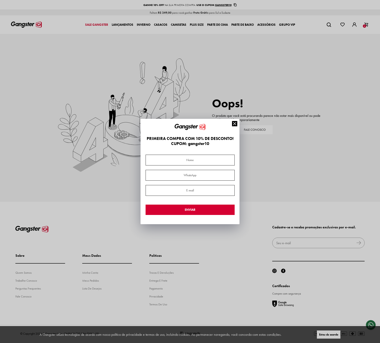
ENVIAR (190, 210)
